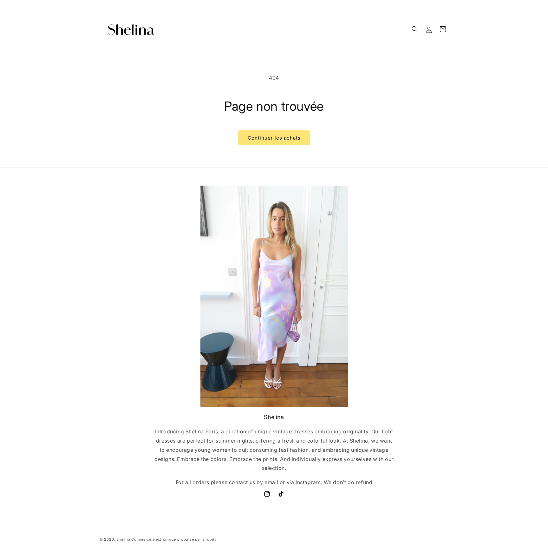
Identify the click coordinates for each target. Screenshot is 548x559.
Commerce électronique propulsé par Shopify (174, 539)
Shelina (123, 539)
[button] (415, 29)
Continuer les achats (274, 138)
